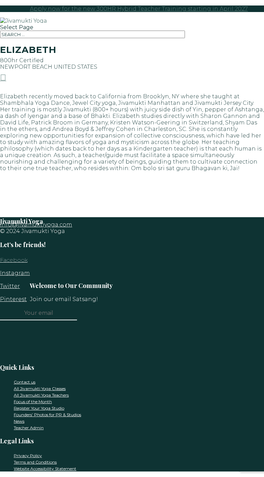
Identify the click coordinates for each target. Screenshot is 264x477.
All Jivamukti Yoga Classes (40, 388)
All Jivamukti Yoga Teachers (41, 395)
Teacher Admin (29, 427)
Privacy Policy (28, 455)
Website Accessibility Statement (45, 468)
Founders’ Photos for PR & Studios (47, 414)
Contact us (24, 382)
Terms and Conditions (35, 462)
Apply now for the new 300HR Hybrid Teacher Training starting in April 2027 (139, 8)
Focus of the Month (33, 401)
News (19, 421)
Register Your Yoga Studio (39, 408)
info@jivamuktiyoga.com (36, 224)
